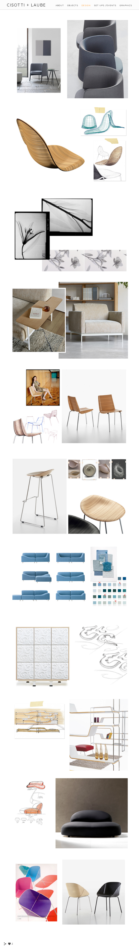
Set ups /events (105, 5)
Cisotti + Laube (26, 5)
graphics (126, 5)
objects (72, 5)
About (60, 5)
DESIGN (86, 5)
